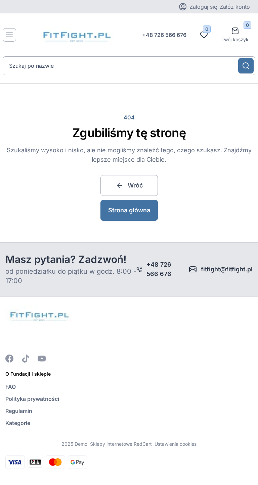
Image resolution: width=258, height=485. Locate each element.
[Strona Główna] (76, 35)
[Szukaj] (246, 65)
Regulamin (18, 411)
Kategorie (17, 423)
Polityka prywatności (32, 398)
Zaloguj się (203, 6)
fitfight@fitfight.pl (227, 269)
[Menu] (9, 35)
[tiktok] (26, 359)
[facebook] (9, 359)
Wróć (135, 185)
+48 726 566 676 (164, 35)
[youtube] (42, 359)
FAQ (10, 386)
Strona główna (129, 210)
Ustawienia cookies (176, 444)
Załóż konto (235, 6)
